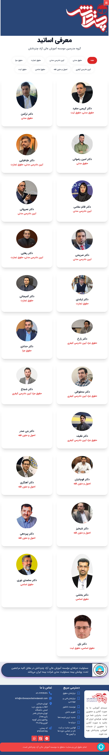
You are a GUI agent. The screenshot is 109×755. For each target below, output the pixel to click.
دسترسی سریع (71, 687)
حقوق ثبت (22, 69)
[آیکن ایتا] (40, 738)
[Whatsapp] (34, 738)
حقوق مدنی (77, 60)
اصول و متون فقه (60, 69)
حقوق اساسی (40, 69)
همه (92, 60)
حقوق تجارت (36, 60)
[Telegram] (47, 738)
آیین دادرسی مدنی (56, 60)
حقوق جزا (19, 60)
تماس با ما (46, 687)
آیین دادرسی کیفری (83, 69)
